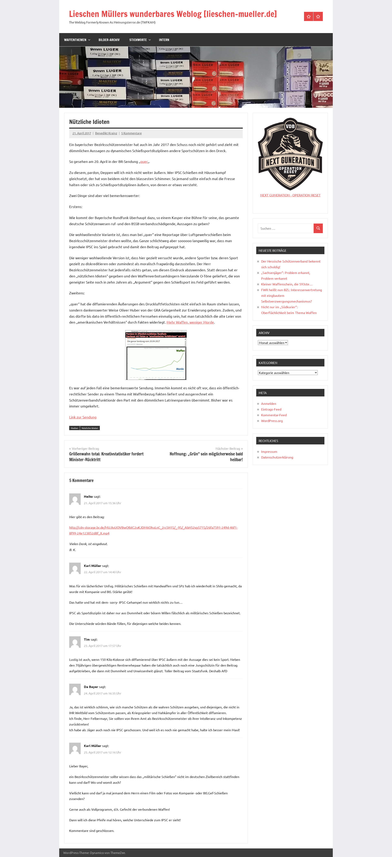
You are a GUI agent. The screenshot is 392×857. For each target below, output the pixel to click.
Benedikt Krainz (106, 133)
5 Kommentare (131, 133)
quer (144, 161)
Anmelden (268, 403)
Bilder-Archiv (109, 40)
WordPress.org (272, 420)
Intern (164, 40)
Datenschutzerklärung (277, 457)
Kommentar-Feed (274, 415)
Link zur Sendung (83, 417)
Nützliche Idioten (90, 428)
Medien (74, 428)
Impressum (269, 451)
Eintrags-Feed (271, 409)
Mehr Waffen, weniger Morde (190, 322)
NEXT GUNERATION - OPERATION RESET (290, 195)
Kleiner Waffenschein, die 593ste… (287, 284)
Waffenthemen (75, 40)
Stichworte (138, 40)
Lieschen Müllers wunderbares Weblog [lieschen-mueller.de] (173, 14)
